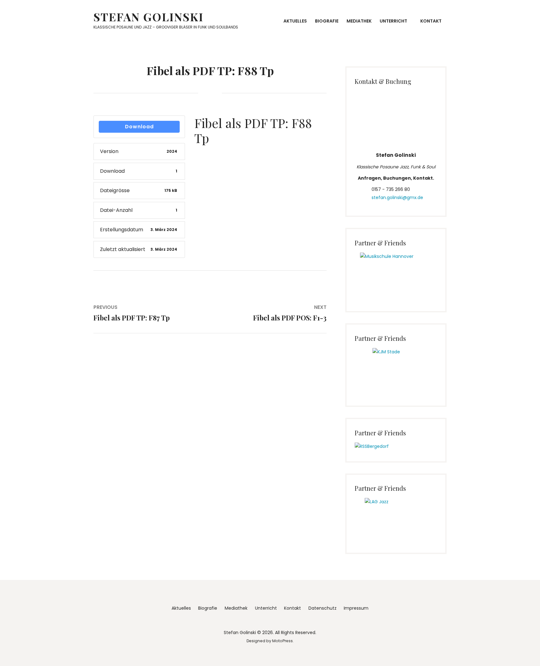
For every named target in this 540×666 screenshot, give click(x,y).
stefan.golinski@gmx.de (397, 197)
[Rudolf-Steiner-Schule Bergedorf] (372, 446)
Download (139, 126)
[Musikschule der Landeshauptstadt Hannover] (396, 273)
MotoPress (282, 640)
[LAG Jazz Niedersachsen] (396, 516)
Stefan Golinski (148, 16)
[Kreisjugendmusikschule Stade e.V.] (396, 368)
